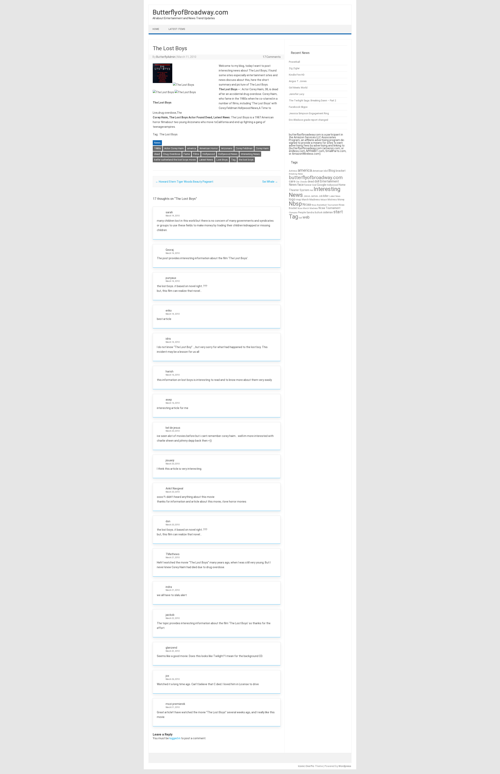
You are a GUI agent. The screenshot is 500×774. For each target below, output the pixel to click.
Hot (311, 190)
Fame (187, 154)
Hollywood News (228, 154)
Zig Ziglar (294, 68)
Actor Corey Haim (174, 148)
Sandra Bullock (314, 212)
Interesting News (250, 154)
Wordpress (344, 766)
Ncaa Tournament (329, 208)
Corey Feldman (244, 148)
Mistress (332, 199)
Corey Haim (262, 148)
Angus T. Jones (298, 81)
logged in (174, 738)
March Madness (311, 199)
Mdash (324, 199)
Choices (303, 181)
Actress (293, 171)
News (157, 142)
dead (157, 154)
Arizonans (226, 148)
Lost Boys (222, 159)
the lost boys (246, 159)
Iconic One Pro (306, 766)
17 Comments (272, 56)
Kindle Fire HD (296, 74)
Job (320, 196)
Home (156, 29)
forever (308, 185)
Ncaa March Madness (307, 208)
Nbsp (295, 203)
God (314, 185)
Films (196, 154)
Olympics (293, 212)
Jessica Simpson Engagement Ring (309, 113)
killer (326, 195)
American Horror (208, 148)
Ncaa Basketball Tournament (325, 205)
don (168, 521)
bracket (341, 170)
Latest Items (177, 29)
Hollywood (209, 154)
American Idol (320, 170)
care (292, 181)
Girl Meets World (298, 87)
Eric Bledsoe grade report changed (308, 119)
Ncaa (307, 204)
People (302, 212)
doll (316, 181)
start (338, 211)
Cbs (297, 181)
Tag (233, 159)
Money (341, 199)
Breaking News (296, 174)
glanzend (171, 647)
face (300, 185)
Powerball (294, 61)
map (298, 199)
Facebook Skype (298, 106)
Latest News (206, 159)
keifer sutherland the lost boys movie (175, 159)
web (306, 217)
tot (300, 217)
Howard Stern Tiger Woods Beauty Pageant (184, 181)
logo (292, 199)
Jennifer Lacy (296, 94)
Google (321, 185)
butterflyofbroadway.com (316, 177)
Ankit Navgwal (174, 488)
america (191, 148)
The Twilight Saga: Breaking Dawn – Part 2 (312, 100)
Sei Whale (270, 181)
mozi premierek (175, 703)
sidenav (328, 212)
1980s (157, 148)
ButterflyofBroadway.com (190, 12)
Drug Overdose (171, 154)
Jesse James (311, 196)
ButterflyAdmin (165, 56)
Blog (332, 170)
